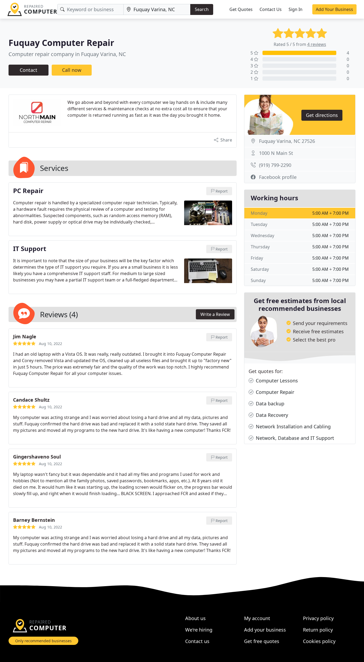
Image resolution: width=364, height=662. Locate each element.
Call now (71, 70)
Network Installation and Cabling (292, 426)
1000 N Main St (276, 153)
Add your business (265, 629)
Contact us (197, 641)
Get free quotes (261, 641)
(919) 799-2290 (275, 165)
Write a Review (215, 314)
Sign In (295, 9)
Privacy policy (318, 618)
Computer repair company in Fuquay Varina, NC (67, 54)
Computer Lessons (276, 380)
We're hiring (198, 629)
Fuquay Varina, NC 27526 (287, 141)
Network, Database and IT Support (294, 438)
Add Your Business (334, 9)
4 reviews (316, 44)
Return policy (318, 629)
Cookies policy (319, 641)
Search (202, 9)
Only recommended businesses (43, 640)
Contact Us (271, 9)
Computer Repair (274, 392)
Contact (28, 70)
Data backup (269, 403)
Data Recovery (271, 415)
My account (257, 618)
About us (195, 618)
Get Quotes (241, 9)
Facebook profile (278, 177)
